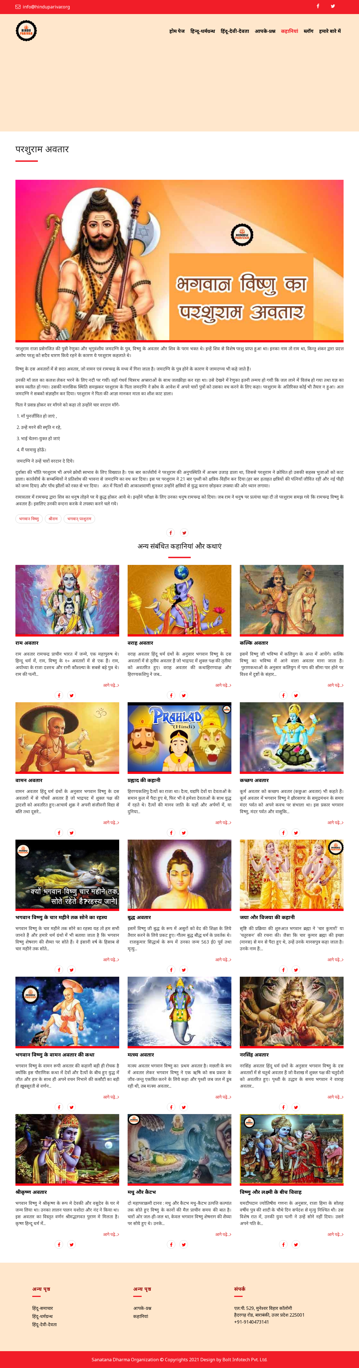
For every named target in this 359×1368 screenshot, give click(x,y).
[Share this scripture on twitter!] (184, 533)
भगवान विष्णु (29, 518)
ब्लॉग (309, 31)
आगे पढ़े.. (110, 685)
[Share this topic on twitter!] (72, 695)
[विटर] (333, 6)
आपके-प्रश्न (265, 31)
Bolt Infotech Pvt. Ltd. (244, 1359)
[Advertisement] (179, 89)
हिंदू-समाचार (42, 1308)
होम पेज (177, 31)
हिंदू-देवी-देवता (235, 31)
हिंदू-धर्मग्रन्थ (42, 1316)
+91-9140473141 (251, 1322)
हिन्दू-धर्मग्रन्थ (202, 31)
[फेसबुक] (318, 6)
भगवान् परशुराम (79, 518)
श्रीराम (53, 518)
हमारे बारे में (330, 31)
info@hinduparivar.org (46, 7)
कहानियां (289, 31)
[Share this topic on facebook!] (59, 695)
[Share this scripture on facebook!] (170, 533)
